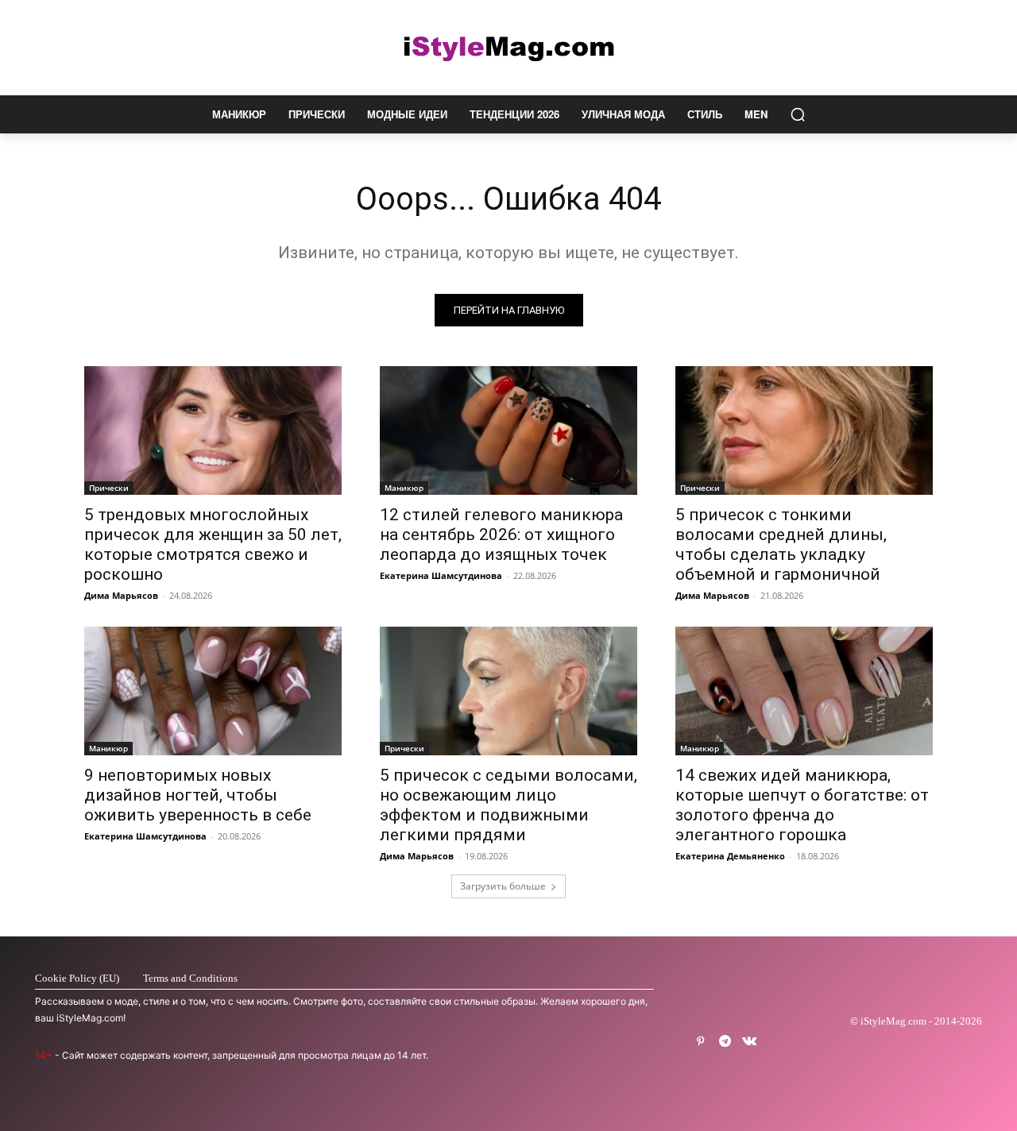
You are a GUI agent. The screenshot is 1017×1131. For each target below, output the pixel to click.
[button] (798, 114)
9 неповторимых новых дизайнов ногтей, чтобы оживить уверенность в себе (197, 795)
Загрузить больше (503, 886)
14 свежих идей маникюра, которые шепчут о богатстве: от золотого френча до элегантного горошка (802, 805)
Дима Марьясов (121, 595)
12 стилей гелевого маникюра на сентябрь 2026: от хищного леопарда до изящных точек (501, 534)
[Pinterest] (700, 1041)
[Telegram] (725, 1041)
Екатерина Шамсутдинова (441, 575)
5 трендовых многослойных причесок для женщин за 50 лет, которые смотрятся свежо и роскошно (213, 544)
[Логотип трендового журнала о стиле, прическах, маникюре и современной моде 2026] (508, 47)
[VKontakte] (749, 1041)
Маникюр (404, 487)
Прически (109, 487)
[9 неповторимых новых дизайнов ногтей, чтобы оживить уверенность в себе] (213, 691)
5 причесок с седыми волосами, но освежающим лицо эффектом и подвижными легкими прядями (508, 805)
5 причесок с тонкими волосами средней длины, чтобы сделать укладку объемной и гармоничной (781, 544)
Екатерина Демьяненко (730, 856)
